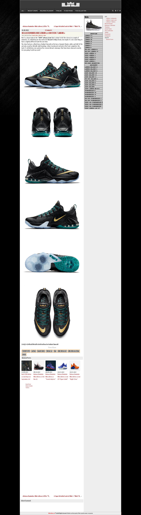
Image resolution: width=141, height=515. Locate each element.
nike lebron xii (62, 351)
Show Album (52, 348)
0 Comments (48, 30)
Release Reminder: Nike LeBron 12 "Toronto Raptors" (51, 377)
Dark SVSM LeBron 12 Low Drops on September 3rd (26, 377)
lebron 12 (49, 351)
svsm (24, 354)
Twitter (106, 32)
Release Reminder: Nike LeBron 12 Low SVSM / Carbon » (43, 33)
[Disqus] (52, 415)
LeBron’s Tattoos (110, 22)
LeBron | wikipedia (111, 18)
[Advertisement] (52, 19)
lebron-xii (41, 35)
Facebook (107, 34)
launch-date (35, 35)
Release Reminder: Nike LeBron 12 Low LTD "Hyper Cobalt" (63, 377)
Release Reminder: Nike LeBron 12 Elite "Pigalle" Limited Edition (43, 26)
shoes (44, 35)
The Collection (109, 30)
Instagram (107, 36)
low (55, 351)
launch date (41, 351)
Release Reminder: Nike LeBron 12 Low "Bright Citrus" (75, 377)
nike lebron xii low (73, 351)
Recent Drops (28, 384)
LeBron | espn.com (111, 20)
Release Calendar (29, 386)
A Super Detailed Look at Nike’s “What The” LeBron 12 (70, 26)
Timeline (27, 387)
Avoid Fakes (108, 29)
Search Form (109, 39)
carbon (33, 351)
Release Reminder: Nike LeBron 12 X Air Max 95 (39, 377)
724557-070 (26, 351)
